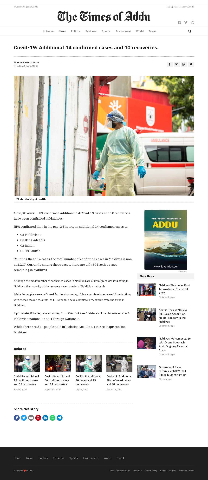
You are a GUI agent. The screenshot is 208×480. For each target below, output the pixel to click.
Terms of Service (186, 470)
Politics (75, 31)
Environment (123, 31)
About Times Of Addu (120, 470)
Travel (152, 31)
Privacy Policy (151, 470)
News (62, 31)
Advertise (137, 470)
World (140, 31)
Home (50, 31)
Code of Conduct (168, 470)
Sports (106, 31)
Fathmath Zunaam (28, 62)
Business (91, 31)
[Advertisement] (165, 416)
